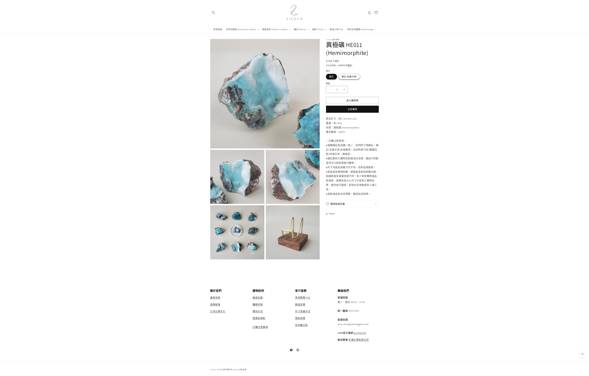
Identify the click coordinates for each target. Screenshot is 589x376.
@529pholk (360, 333)
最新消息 (215, 297)
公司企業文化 (217, 311)
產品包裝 (258, 297)
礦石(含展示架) (349, 76)
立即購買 (352, 109)
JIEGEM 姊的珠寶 (223, 369)
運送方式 (258, 311)
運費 (350, 65)
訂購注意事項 (260, 327)
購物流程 (258, 304)
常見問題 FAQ (302, 297)
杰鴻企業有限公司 (358, 339)
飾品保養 (300, 304)
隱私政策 (300, 318)
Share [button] (332, 213)
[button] (213, 12)
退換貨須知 (259, 318)
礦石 (331, 76)
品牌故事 (215, 304)
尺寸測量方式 (302, 311)
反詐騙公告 (301, 325)
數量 (328, 83)
